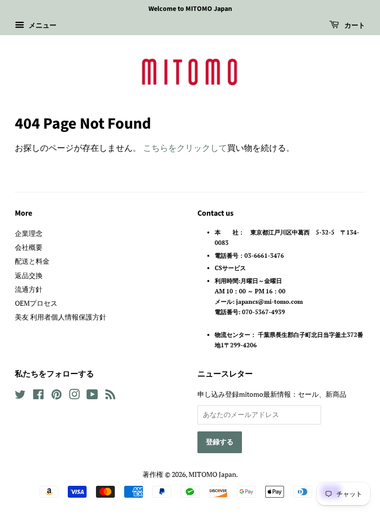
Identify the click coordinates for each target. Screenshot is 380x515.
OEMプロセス (36, 303)
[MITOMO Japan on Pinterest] (56, 396)
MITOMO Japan (212, 474)
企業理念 (29, 233)
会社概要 (29, 247)
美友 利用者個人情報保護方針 (60, 317)
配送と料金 (32, 261)
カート (354, 26)
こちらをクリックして (185, 147)
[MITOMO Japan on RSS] (110, 396)
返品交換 (29, 275)
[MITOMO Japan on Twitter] (20, 396)
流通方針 (29, 289)
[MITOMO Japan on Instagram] (74, 396)
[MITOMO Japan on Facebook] (38, 396)
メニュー (41, 25)
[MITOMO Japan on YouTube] (92, 396)
